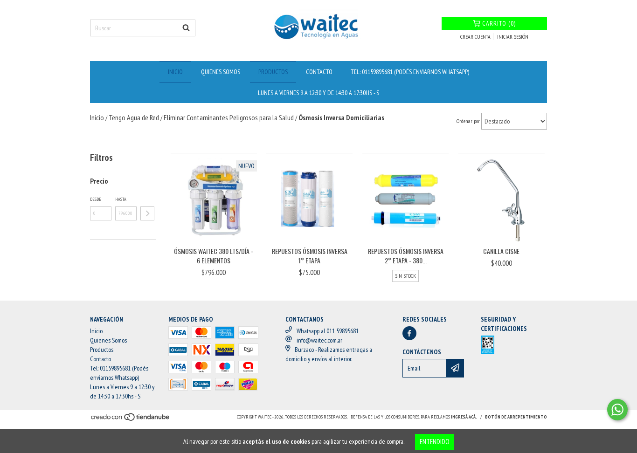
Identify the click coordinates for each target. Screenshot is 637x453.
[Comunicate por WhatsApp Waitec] (617, 409)
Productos (273, 72)
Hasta (120, 199)
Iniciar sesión (512, 36)
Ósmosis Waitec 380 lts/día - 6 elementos (213, 256)
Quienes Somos (220, 72)
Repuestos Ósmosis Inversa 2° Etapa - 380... (405, 256)
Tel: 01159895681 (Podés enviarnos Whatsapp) (410, 72)
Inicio (175, 72)
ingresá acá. (464, 417)
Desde (95, 199)
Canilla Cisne (501, 251)
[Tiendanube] (131, 420)
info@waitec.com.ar (319, 340)
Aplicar (147, 213)
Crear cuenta (475, 36)
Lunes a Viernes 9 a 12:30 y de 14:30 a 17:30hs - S (318, 93)
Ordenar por (468, 120)
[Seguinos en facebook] (409, 333)
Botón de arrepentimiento (516, 417)
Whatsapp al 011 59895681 (328, 331)
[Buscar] (186, 28)
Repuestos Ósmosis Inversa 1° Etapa (309, 256)
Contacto (319, 72)
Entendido (435, 441)
